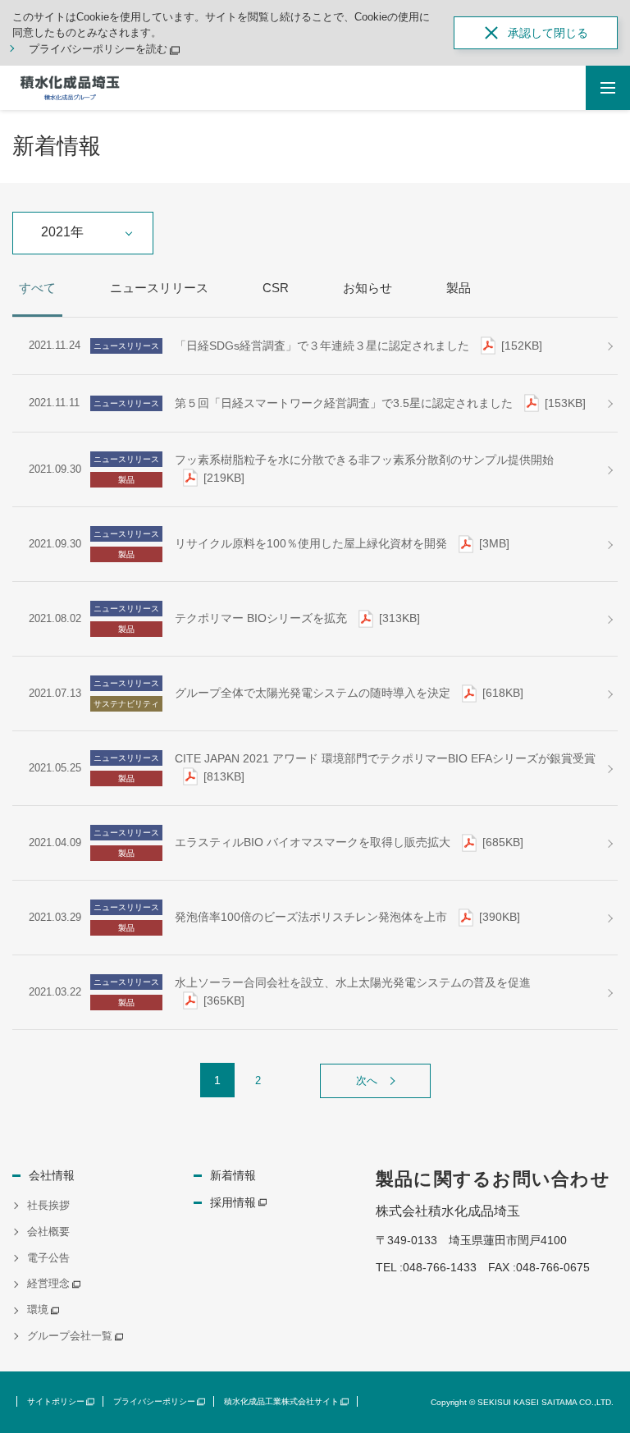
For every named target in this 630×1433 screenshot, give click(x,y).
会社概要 (48, 1231)
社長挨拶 (48, 1205)
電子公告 (48, 1258)
